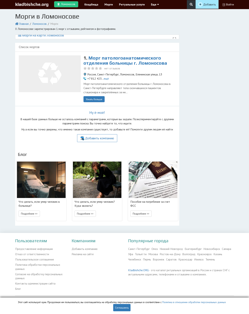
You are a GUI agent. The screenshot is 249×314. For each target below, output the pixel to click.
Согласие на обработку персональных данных (39, 276)
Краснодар (185, 259)
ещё (106, 78)
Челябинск (134, 259)
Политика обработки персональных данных (37, 267)
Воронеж (158, 259)
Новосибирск (211, 249)
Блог (18, 289)
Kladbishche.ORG (138, 270)
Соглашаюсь (122, 307)
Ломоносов (39, 23)
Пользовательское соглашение (34, 259)
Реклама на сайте (83, 254)
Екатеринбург (193, 249)
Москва (153, 254)
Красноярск (204, 254)
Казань (217, 254)
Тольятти (141, 254)
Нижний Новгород (171, 249)
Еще (154, 4)
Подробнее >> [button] (29, 213)
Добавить (209, 4)
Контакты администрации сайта (35, 283)
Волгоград (188, 254)
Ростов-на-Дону (170, 254)
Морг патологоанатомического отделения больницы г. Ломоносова (125, 60)
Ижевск (199, 259)
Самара (226, 249)
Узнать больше (94, 99)
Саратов (171, 259)
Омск (154, 249)
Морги (108, 4)
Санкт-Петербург (139, 249)
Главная (24, 23)
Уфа (130, 254)
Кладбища (91, 4)
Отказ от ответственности (32, 254)
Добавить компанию (99, 138)
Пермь (147, 259)
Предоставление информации (34, 249)
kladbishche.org (32, 4)
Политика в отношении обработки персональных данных (194, 302)
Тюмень (210, 259)
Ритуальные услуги (132, 4)
